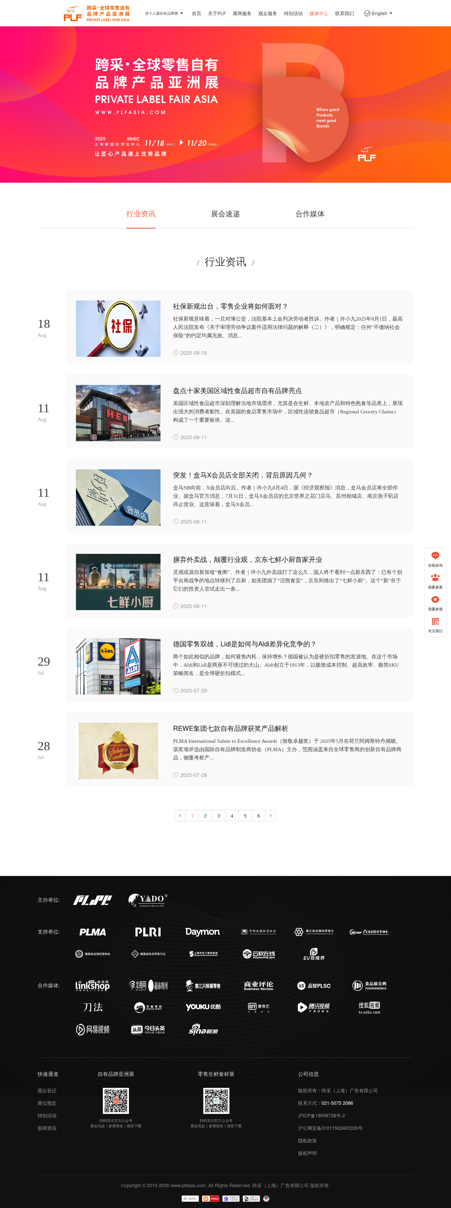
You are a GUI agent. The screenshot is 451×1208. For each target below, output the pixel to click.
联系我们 (344, 13)
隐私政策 (307, 1140)
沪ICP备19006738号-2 (321, 1115)
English (379, 13)
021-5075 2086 (337, 1102)
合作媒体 (310, 214)
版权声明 (307, 1152)
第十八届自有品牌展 (161, 13)
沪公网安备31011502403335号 (330, 1127)
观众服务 (267, 13)
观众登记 (47, 1090)
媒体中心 (319, 13)
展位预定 (47, 1102)
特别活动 (293, 13)
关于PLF (217, 13)
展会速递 (225, 214)
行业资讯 (141, 214)
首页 (196, 13)
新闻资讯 (47, 1127)
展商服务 (242, 13)
